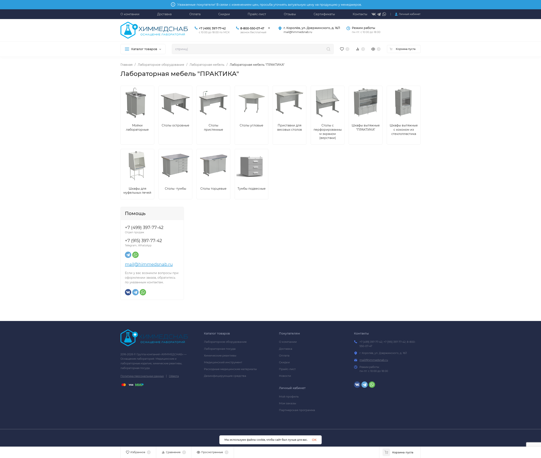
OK (314, 440)
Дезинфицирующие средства (225, 375)
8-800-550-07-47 (252, 28)
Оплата (284, 355)
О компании (288, 341)
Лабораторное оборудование (161, 64)
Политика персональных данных (142, 376)
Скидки (284, 362)
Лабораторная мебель (207, 64)
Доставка (285, 348)
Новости (285, 375)
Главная (126, 64)
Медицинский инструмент (223, 362)
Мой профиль (289, 396)
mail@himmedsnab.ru (149, 264)
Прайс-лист (287, 369)
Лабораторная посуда (220, 348)
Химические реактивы (220, 355)
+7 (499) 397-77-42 (212, 28)
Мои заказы (287, 403)
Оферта (174, 376)
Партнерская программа (297, 410)
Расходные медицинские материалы (230, 369)
